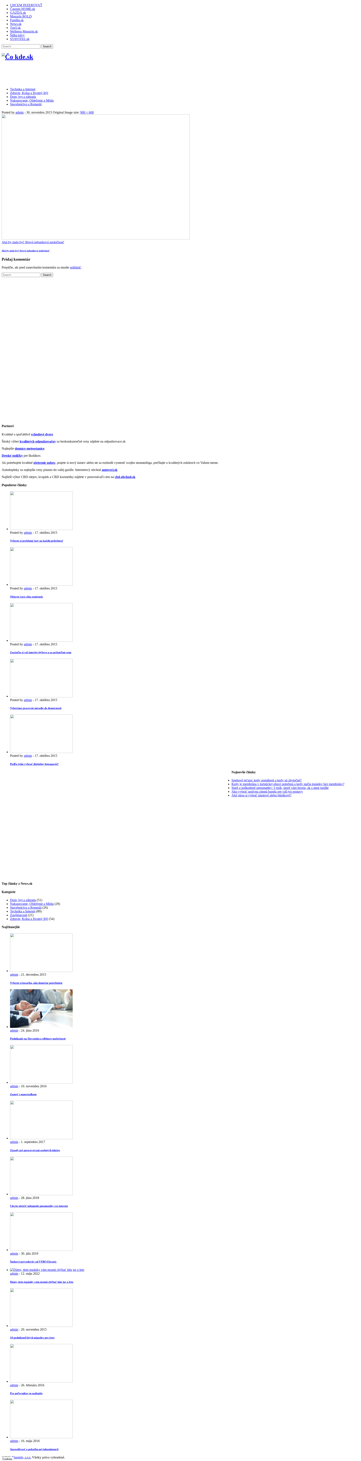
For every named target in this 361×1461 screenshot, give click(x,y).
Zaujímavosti (18, 915)
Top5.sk (15, 27)
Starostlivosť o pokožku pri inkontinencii (34, 1449)
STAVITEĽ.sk (19, 39)
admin (19, 112)
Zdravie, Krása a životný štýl (29, 93)
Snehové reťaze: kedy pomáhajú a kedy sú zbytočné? (266, 780)
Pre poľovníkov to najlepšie (26, 1393)
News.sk (16, 24)
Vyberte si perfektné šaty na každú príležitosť (36, 540)
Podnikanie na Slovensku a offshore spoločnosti (38, 1038)
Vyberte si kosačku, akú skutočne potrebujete (36, 982)
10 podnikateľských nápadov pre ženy (32, 1337)
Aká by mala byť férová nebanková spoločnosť (33, 242)
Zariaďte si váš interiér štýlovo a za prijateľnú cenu (40, 652)
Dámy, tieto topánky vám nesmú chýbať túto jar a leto (41, 1281)
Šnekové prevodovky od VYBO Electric (33, 1261)
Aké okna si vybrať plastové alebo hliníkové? (261, 795)
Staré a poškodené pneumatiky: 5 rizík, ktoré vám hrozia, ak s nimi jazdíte (280, 788)
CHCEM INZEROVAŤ (26, 5)
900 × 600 (87, 112)
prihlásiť (75, 267)
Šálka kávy (17, 35)
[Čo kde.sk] (17, 57)
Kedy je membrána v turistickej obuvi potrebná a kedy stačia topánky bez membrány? (287, 784)
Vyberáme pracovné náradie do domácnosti (35, 708)
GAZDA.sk (18, 12)
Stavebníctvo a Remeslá (26, 104)
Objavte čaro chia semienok (26, 596)
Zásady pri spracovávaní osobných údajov (35, 1150)
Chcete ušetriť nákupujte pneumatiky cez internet (39, 1205)
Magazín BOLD (21, 16)
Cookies (7, 1459)
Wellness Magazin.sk (24, 31)
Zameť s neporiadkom (23, 1094)
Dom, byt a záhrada (23, 96)
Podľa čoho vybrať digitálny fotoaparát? (34, 764)
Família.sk (17, 20)
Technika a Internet (22, 89)
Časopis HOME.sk (22, 9)
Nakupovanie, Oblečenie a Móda (32, 100)
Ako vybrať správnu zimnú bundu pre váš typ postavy (267, 791)
